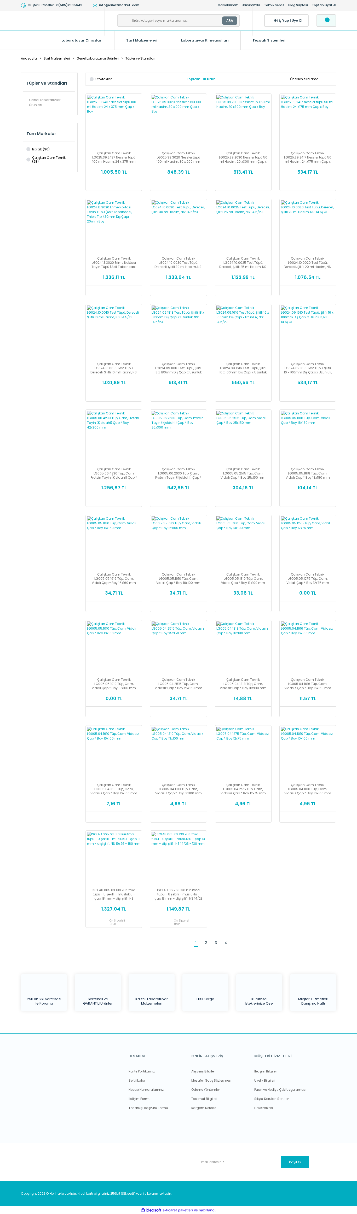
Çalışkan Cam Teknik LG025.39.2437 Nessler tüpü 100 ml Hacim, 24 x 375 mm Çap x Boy (114, 157)
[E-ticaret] (178, 1210)
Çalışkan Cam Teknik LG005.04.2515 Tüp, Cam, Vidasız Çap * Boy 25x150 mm (178, 684)
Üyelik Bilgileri (264, 1080)
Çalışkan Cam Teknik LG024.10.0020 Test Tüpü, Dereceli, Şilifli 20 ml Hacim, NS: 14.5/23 (308, 262)
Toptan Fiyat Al (324, 5)
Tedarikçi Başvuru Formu (148, 1108)
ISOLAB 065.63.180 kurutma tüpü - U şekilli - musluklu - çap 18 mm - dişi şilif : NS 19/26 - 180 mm (114, 894)
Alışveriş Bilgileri (203, 1071)
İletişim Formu (140, 1098)
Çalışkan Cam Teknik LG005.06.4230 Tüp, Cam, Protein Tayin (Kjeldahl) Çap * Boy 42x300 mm (114, 473)
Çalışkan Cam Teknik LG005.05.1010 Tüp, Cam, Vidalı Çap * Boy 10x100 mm (114, 684)
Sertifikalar (137, 1080)
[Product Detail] (114, 97)
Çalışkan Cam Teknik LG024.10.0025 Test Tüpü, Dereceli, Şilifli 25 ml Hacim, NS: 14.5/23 (243, 262)
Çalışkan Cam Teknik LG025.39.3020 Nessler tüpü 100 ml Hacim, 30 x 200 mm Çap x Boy (178, 157)
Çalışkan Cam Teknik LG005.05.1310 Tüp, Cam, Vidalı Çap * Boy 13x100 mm (243, 578)
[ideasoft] (151, 1210)
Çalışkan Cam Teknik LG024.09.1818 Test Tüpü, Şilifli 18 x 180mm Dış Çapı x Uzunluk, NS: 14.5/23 (178, 368)
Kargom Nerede (203, 1108)
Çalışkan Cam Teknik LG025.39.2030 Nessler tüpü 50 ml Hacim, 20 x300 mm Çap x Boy (243, 157)
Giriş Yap (281, 20)
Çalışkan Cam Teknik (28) (49, 159)
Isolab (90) (41, 149)
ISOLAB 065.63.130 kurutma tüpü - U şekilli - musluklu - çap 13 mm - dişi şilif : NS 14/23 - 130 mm (178, 894)
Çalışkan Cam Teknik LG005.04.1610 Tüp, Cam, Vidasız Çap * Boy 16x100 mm (113, 789)
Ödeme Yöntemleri (206, 1089)
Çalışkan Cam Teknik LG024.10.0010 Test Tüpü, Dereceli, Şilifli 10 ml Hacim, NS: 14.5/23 (113, 368)
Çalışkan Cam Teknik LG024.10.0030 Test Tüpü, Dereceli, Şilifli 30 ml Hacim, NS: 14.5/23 (178, 262)
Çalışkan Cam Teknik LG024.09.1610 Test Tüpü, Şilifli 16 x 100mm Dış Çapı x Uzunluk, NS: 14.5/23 (308, 368)
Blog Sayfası (298, 5)
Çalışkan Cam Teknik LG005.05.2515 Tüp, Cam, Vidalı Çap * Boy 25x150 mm (243, 473)
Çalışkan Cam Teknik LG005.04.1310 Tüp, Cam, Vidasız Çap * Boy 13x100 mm (178, 789)
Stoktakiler (103, 79)
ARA (229, 20)
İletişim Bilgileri (265, 1071)
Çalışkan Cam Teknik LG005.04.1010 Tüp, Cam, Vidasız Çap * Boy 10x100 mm (307, 789)
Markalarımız (228, 5)
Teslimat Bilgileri (204, 1098)
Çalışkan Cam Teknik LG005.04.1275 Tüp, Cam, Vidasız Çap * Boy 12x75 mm (243, 789)
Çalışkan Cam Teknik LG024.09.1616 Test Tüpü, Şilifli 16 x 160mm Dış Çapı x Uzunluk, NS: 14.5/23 (243, 368)
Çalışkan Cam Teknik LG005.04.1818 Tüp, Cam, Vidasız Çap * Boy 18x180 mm (243, 684)
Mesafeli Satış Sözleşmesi (211, 1080)
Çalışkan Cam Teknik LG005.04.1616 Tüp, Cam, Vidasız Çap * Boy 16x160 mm (307, 684)
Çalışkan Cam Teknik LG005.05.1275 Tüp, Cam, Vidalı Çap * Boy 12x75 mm (307, 578)
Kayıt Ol (295, 1162)
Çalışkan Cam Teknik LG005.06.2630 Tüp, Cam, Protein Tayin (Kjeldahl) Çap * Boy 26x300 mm (178, 473)
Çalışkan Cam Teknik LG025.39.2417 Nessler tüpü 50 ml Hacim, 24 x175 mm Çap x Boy (307, 157)
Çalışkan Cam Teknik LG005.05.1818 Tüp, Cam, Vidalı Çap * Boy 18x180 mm (308, 473)
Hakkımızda (251, 5)
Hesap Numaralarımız (146, 1089)
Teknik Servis (274, 5)
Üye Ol (297, 20)
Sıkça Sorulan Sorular (271, 1098)
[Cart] (326, 20)
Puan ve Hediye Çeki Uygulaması (280, 1089)
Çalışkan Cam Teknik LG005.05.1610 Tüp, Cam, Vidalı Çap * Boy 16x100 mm (178, 578)
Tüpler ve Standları (140, 58)
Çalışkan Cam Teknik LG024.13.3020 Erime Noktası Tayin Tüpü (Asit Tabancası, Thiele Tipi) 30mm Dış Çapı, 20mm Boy (113, 262)
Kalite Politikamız (142, 1071)
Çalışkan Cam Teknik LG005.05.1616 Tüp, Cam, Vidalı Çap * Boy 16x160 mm (114, 578)
